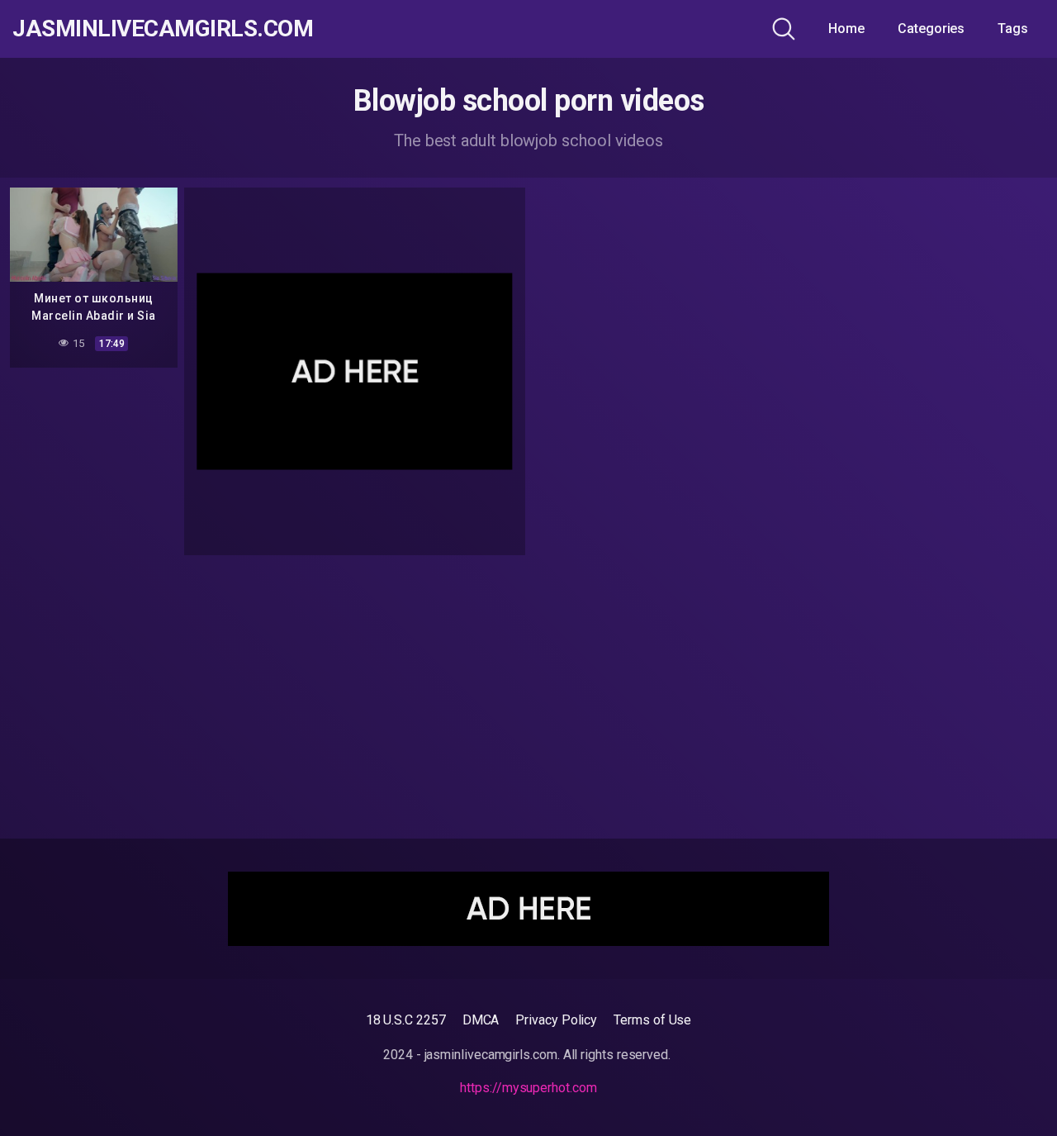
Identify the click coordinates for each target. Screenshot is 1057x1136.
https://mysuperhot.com (528, 1088)
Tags (1013, 28)
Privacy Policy (556, 1020)
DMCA (481, 1020)
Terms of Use (652, 1020)
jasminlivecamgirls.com (162, 29)
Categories (931, 28)
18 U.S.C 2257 (406, 1020)
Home (846, 28)
